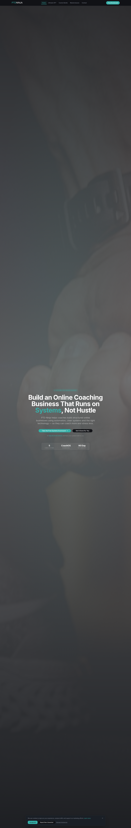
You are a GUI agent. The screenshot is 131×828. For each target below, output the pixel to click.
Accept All (33, 822)
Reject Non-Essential (46, 822)
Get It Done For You (82, 431)
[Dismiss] (102, 818)
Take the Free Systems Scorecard (54, 431)
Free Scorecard (113, 3)
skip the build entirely (55, 435)
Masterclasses (74, 3)
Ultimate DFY (52, 3)
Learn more (87, 818)
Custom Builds (63, 3)
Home (44, 3)
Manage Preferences (61, 822)
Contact (84, 3)
